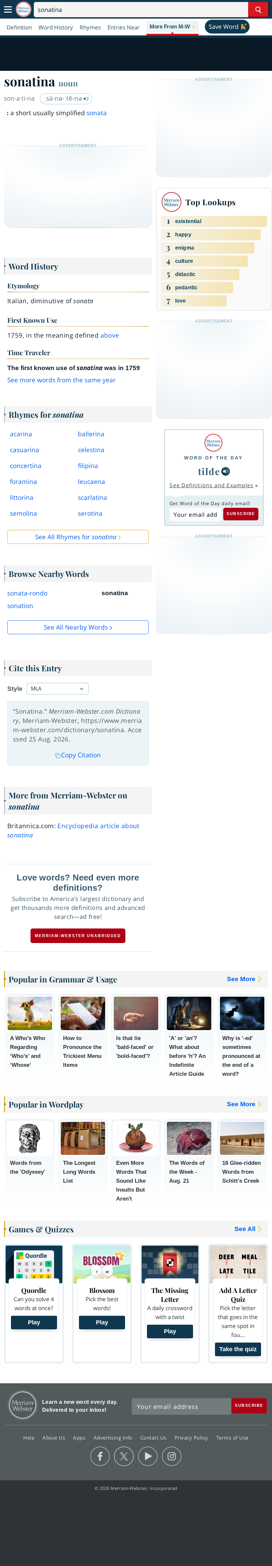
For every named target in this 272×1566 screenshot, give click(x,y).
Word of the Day (213, 457)
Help (29, 1437)
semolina (23, 513)
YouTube (148, 1456)
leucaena (91, 481)
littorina (22, 497)
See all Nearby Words (76, 627)
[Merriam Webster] (213, 442)
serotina (90, 513)
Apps (80, 1437)
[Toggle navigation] (8, 10)
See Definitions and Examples (211, 485)
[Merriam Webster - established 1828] (23, 9)
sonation (20, 605)
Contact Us (154, 1437)
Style (15, 688)
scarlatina (92, 497)
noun (68, 83)
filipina (88, 465)
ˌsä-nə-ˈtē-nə (64, 98)
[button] (172, 27)
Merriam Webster (22, 1405)
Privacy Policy (192, 1437)
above (110, 335)
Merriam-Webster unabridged (78, 935)
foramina (23, 481)
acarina (21, 434)
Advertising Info (114, 1437)
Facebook (100, 1456)
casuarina (24, 450)
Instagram (171, 1456)
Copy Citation (81, 755)
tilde (209, 471)
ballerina (91, 434)
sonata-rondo (27, 593)
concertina (25, 465)
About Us (54, 1437)
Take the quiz (238, 1349)
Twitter (124, 1456)
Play (34, 1322)
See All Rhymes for (75, 537)
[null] (225, 471)
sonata (97, 113)
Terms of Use (232, 1437)
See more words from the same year (61, 380)
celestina (91, 450)
